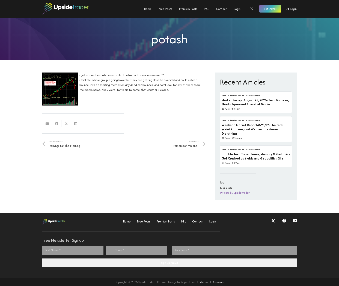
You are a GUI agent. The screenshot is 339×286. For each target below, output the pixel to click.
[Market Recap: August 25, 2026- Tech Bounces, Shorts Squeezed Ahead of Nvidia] (256, 102)
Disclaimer (218, 282)
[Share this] (56, 123)
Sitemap (204, 282)
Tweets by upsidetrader (235, 193)
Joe (222, 182)
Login (212, 221)
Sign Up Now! (169, 263)
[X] (251, 9)
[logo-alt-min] (65, 9)
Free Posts (143, 221)
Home (127, 221)
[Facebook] (284, 221)
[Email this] (47, 123)
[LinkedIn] (295, 221)
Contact (197, 221)
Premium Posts (166, 221)
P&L (183, 221)
